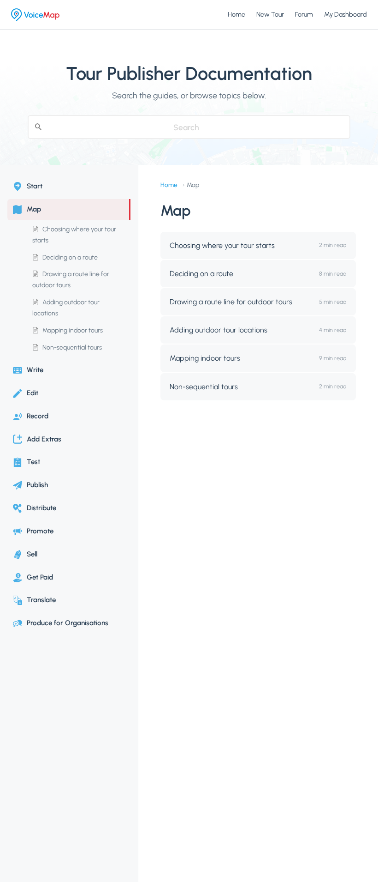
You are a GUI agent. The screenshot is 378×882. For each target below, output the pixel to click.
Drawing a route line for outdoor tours (70, 279)
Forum (304, 14)
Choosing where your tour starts (74, 234)
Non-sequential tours (71, 347)
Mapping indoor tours (72, 330)
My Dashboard (345, 14)
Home (236, 14)
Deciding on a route (69, 257)
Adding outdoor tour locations (66, 307)
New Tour (270, 14)
